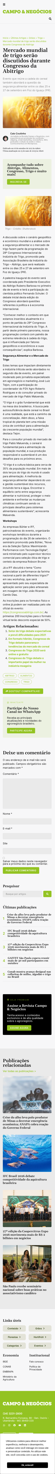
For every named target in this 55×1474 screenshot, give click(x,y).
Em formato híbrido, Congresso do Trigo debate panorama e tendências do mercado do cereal (29, 642)
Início (5, 38)
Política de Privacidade (35, 1368)
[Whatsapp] (4, 1425)
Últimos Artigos (18, 38)
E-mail (7, 828)
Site (5, 843)
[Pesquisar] (47, 894)
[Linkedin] (25, 1425)
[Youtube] (19, 1425)
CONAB (7, 1366)
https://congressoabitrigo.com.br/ (23, 612)
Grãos (32, 38)
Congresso (11, 682)
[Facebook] (14, 1425)
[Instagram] (9, 1425)
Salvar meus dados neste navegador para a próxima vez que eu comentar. (25, 862)
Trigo (40, 38)
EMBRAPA (8, 1371)
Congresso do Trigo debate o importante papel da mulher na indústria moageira (27, 662)
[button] (4, 5)
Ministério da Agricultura (9, 1378)
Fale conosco (36, 1361)
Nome (7, 813)
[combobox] (22, 894)
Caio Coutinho (18, 133)
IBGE (5, 1361)
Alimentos (26, 675)
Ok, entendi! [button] (27, 1465)
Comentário (11, 774)
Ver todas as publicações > (19, 1071)
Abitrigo (9, 675)
